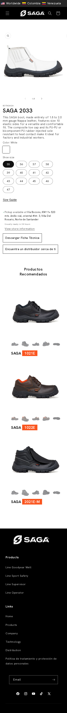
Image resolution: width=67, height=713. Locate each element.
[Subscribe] (54, 679)
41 (34, 172)
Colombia (34, 3)
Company (12, 633)
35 (8, 164)
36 (21, 164)
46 (47, 181)
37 (34, 164)
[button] (7, 13)
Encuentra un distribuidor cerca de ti (30, 249)
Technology (13, 641)
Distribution (13, 650)
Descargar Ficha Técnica (22, 238)
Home (9, 616)
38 (47, 164)
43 (8, 181)
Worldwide (13, 3)
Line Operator (15, 592)
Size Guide (10, 200)
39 (8, 172)
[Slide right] (42, 98)
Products (11, 625)
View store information (20, 228)
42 (47, 172)
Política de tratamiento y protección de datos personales (31, 661)
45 (34, 181)
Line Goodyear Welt (18, 567)
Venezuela (54, 3)
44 (21, 181)
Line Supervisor (16, 584)
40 (21, 172)
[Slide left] (25, 98)
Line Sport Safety (17, 575)
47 (8, 189)
